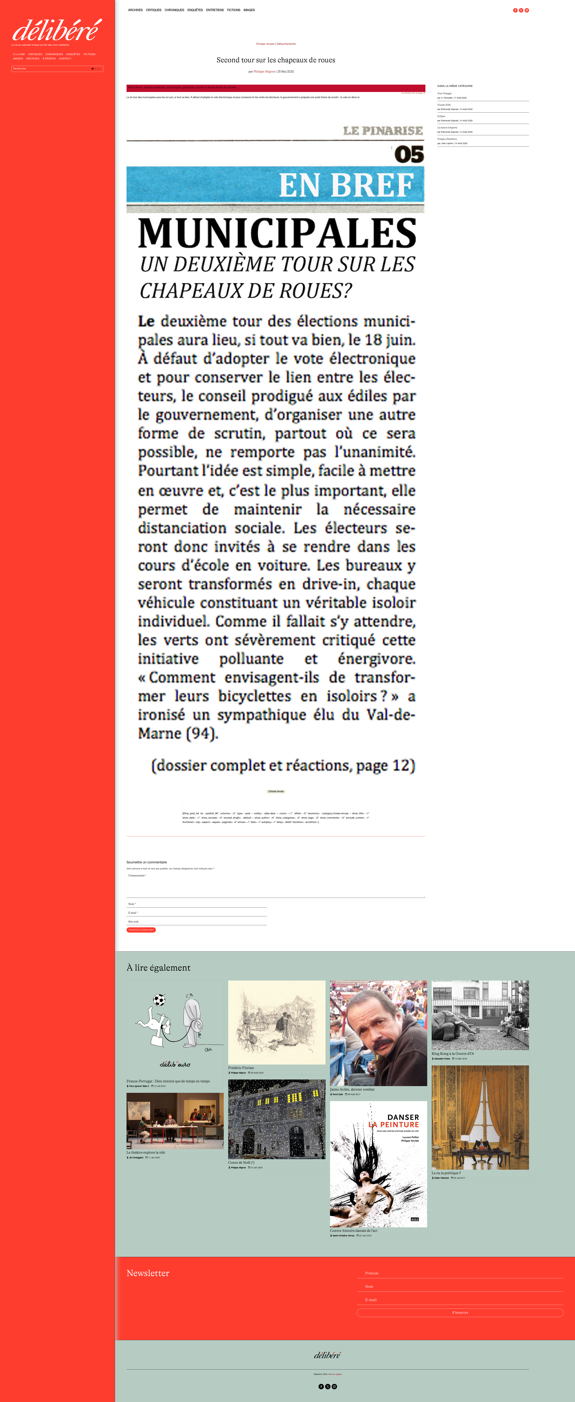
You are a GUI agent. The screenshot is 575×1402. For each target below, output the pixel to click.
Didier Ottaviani (441, 1178)
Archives (32, 59)
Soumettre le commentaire (141, 930)
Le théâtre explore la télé (146, 1152)
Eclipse (441, 116)
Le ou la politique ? (446, 1173)
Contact (65, 59)
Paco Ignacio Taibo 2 (139, 1086)
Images (18, 59)
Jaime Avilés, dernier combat (352, 1089)
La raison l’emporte (447, 127)
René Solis (338, 1095)
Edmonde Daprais (449, 109)
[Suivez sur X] (521, 10)
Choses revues (265, 44)
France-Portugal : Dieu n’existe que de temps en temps (168, 1081)
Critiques (35, 55)
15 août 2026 (444, 105)
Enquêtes (73, 55)
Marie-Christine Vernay (343, 1236)
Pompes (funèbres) (447, 139)
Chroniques (54, 55)
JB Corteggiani (136, 1158)
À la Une (19, 55)
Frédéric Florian (241, 1068)
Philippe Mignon (264, 71)
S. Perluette (446, 98)
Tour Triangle (444, 93)
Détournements (286, 44)
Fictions (90, 55)
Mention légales (335, 1374)
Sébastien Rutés (442, 1059)
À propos (49, 59)
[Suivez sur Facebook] (515, 10)
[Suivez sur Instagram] (527, 10)
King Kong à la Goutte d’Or (453, 1054)
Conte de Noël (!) (241, 1162)
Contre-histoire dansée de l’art (353, 1231)
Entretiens (215, 10)
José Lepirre (447, 144)
